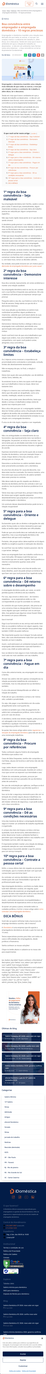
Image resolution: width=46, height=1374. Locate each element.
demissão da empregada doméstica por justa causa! (22, 266)
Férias (7, 1107)
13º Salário (9, 1102)
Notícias (13, 11)
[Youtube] (26, 1195)
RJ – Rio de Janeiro (11, 1167)
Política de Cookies (15, 1371)
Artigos (7, 1117)
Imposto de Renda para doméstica (16, 1294)
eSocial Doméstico (11, 1122)
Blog (8, 11)
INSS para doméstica (11, 1290)
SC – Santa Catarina (12, 1177)
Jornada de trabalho (12, 1137)
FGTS (6, 1152)
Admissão (8, 1112)
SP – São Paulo (10, 1157)
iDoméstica (7, 927)
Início (4, 11)
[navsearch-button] (37, 3)
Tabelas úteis (8, 1283)
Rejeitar (23, 1360)
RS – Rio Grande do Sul (13, 1172)
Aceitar (23, 1354)
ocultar (34, 133)
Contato (6, 1257)
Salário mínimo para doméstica (15, 1287)
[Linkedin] (32, 1195)
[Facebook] (19, 1195)
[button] (42, 1338)
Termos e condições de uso (13, 1248)
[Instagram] (13, 1195)
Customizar (23, 1366)
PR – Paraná (9, 1162)
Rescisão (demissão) (12, 1147)
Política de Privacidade (29, 1371)
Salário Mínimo (10, 1097)
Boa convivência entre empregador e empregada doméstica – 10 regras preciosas (22, 27)
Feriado (7, 1127)
